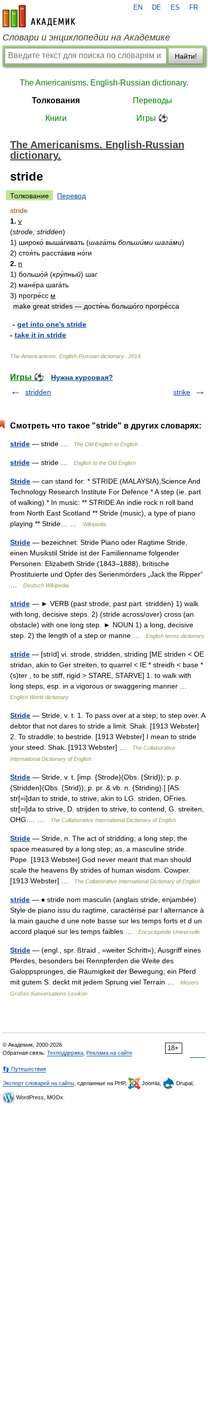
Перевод (71, 196)
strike (181, 392)
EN (137, 7)
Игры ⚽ (152, 118)
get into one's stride (51, 324)
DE (156, 7)
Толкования (56, 100)
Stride (20, 481)
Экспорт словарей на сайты (38, 1083)
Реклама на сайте (109, 1053)
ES (175, 7)
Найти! (186, 56)
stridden (38, 392)
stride (20, 444)
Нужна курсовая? (82, 377)
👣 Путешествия (24, 1069)
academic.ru (39, 16)
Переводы (152, 100)
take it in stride (40, 335)
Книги (56, 118)
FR (193, 7)
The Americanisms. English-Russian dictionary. (104, 82)
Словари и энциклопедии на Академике (86, 37)
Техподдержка (65, 1053)
